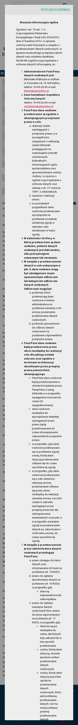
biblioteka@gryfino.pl (36, 90)
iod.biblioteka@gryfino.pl (38, 106)
